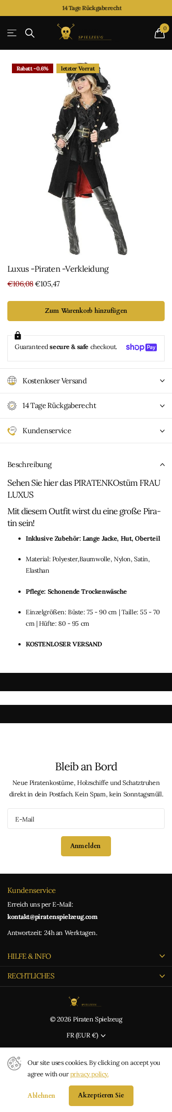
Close (86, 956)
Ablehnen (41, 1095)
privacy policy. (89, 1074)
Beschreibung (29, 464)
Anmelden (86, 846)
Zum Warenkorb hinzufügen (86, 310)
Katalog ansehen (12, 33)
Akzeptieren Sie (101, 1095)
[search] (29, 33)
